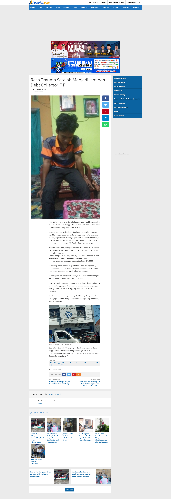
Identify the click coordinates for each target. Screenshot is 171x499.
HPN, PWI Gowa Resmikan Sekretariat (36, 462)
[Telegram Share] (105, 118)
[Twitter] (69, 374)
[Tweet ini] (105, 105)
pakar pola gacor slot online (122, 146)
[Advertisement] (85, 24)
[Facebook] (64, 374)
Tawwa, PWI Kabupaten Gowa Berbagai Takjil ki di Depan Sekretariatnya (37, 438)
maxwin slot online (119, 126)
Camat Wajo (118, 91)
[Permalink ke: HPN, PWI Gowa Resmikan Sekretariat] (38, 451)
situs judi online (118, 138)
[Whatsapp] (105, 124)
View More (69, 489)
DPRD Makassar (119, 82)
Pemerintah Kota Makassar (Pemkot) (127, 99)
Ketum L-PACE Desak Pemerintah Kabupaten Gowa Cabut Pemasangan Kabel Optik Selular (101, 438)
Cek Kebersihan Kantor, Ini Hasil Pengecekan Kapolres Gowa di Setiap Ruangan (53, 438)
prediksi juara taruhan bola (122, 150)
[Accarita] (39, 2)
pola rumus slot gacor (120, 130)
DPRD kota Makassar (121, 107)
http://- (40, 404)
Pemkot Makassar (120, 78)
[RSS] (78, 374)
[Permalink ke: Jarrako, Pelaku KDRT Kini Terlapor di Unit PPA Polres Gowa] (70, 425)
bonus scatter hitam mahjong (123, 142)
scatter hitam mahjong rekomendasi (125, 122)
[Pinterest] (74, 374)
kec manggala (119, 115)
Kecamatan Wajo (120, 95)
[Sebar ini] (105, 98)
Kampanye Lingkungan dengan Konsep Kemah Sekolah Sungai (59, 382)
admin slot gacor (118, 134)
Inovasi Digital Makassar (122, 154)
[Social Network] (140, 2)
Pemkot (117, 111)
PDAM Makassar (119, 103)
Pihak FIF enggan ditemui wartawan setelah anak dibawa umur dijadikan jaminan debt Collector (74, 364)
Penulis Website (57, 394)
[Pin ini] (105, 111)
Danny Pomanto (119, 86)
